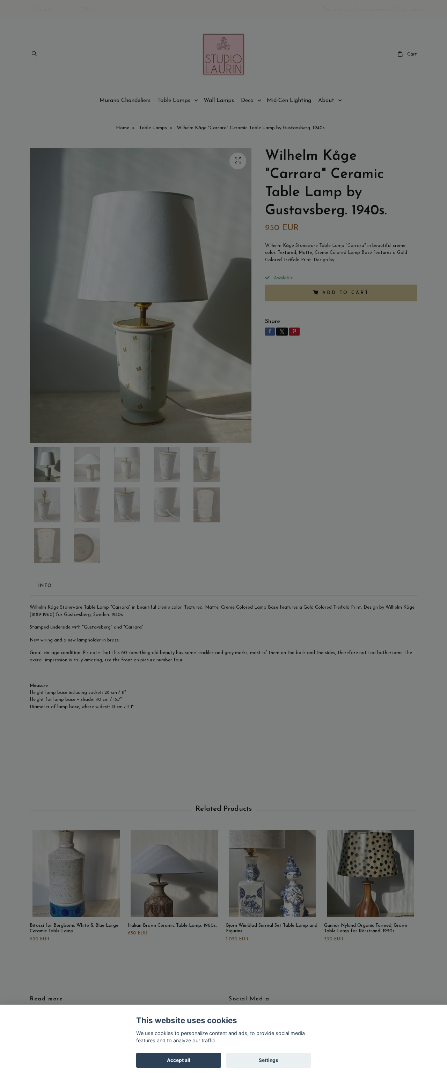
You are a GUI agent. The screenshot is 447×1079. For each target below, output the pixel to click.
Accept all (178, 1060)
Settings (268, 1060)
